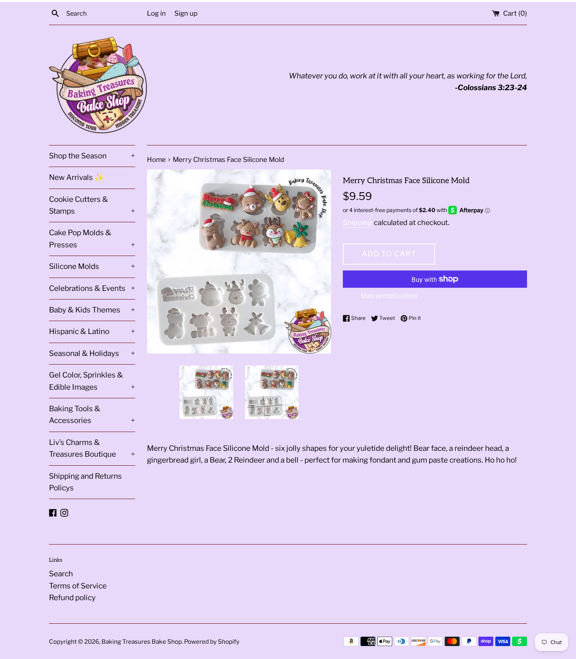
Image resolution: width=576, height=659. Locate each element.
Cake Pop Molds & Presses (92, 238)
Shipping (357, 222)
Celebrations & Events (92, 288)
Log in (156, 13)
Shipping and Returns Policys (85, 482)
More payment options (389, 295)
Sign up (185, 13)
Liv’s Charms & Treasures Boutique (92, 448)
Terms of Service (78, 585)
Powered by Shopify (211, 641)
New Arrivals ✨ (76, 177)
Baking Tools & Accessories (92, 414)
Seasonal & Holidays (92, 353)
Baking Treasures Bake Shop (141, 641)
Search (61, 573)
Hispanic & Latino (92, 331)
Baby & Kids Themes (92, 309)
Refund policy (72, 597)
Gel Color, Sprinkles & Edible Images (92, 380)
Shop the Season (92, 155)
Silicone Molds (92, 266)
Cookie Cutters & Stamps (92, 205)
